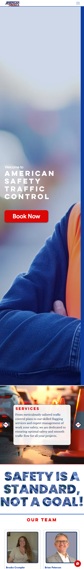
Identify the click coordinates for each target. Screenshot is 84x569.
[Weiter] (78, 425)
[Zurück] (6, 425)
